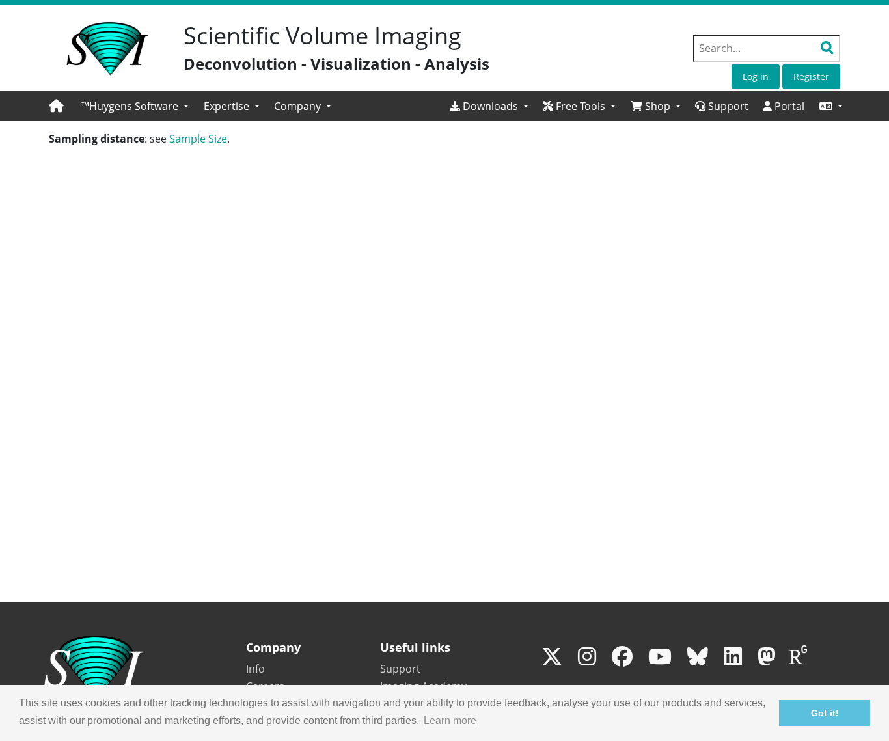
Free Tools (580, 106)
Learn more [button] (450, 720)
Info (255, 669)
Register (811, 76)
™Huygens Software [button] (131, 106)
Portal (788, 106)
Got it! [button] (825, 713)
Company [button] (298, 106)
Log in (756, 76)
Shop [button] (657, 106)
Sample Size (198, 139)
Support (726, 106)
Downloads (490, 106)
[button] (831, 106)
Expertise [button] (228, 106)
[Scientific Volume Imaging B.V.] (107, 49)
